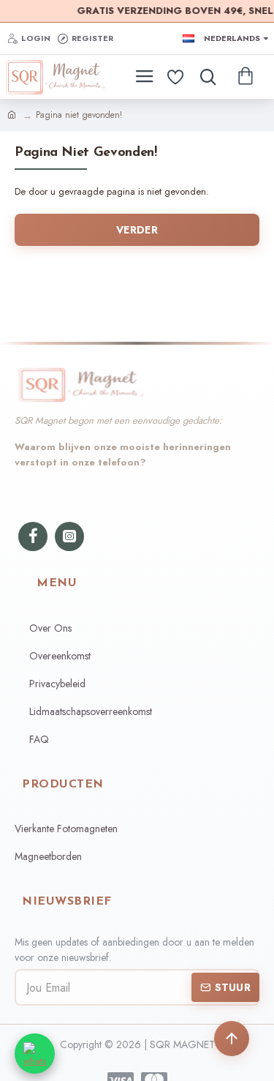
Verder (137, 229)
